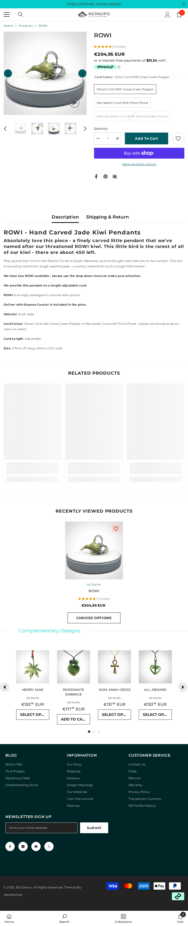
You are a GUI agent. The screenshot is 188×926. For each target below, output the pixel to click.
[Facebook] (96, 176)
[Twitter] (49, 846)
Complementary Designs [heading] (49, 631)
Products (26, 25)
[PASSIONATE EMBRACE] (73, 666)
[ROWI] (94, 550)
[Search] (21, 14)
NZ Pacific (94, 584)
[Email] (115, 176)
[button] (8, 73)
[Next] (183, 687)
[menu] (7, 14)
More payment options (139, 164)
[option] (45, 73)
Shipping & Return (107, 217)
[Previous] (4, 687)
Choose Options (94, 618)
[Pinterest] (105, 176)
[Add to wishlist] (178, 138)
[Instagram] (23, 846)
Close (184, 4)
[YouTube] (36, 846)
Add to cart (146, 138)
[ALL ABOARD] (155, 666)
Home (8, 25)
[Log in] (167, 14)
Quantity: (101, 128)
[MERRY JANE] (32, 666)
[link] (32, 471)
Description (65, 217)
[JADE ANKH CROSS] (114, 666)
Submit (94, 828)
